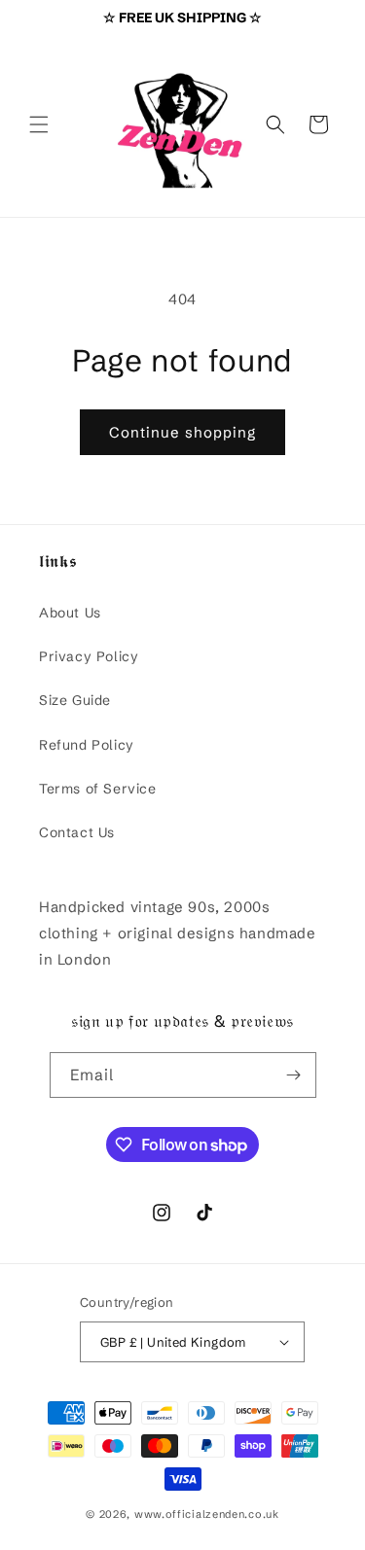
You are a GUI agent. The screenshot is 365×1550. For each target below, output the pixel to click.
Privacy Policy (88, 656)
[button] (39, 124)
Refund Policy (86, 745)
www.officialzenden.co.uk (206, 1514)
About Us (70, 612)
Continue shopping (182, 432)
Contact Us (77, 832)
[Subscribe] (294, 1075)
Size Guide (75, 700)
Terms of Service (98, 788)
